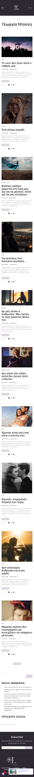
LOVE (3, 59)
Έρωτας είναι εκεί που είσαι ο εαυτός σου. (15, 434)
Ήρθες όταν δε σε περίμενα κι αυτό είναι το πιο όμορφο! (18, 690)
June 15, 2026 (5, 133)
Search (3, 673)
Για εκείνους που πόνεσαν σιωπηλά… (14, 260)
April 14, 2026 (5, 576)
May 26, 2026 (5, 264)
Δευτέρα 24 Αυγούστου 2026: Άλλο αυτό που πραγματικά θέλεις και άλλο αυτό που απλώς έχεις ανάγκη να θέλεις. (17, 696)
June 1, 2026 (4, 197)
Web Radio (7, 769)
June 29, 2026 (5, 69)
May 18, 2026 (5, 323)
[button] (31, 7)
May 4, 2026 (4, 382)
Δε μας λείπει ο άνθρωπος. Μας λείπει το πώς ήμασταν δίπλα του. (15, 315)
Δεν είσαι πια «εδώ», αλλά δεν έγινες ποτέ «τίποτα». (15, 376)
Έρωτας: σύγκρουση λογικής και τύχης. (14, 501)
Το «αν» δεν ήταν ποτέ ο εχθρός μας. (16, 64)
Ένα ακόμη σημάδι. (13, 129)
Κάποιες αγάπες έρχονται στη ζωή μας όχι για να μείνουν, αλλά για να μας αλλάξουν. (16, 190)
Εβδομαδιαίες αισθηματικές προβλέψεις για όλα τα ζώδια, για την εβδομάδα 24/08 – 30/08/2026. (18, 708)
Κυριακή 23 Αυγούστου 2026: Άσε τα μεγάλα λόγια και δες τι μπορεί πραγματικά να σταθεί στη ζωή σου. (17, 702)
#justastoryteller (6, 768)
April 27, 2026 (5, 438)
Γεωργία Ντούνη (13, 69)
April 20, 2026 (5, 505)
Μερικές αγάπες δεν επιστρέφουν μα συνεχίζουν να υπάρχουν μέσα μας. (17, 631)
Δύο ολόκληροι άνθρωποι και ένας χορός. (13, 570)
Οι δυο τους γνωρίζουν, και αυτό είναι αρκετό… (18, 687)
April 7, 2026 (4, 638)
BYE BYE (4, 182)
